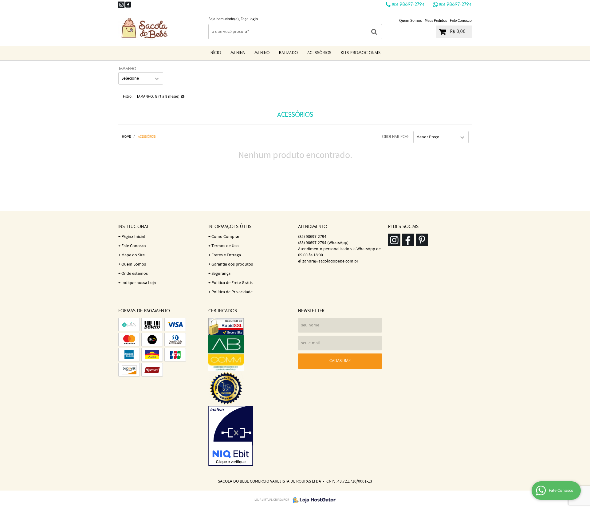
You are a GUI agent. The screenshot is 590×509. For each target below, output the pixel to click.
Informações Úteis (229, 226)
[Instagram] (121, 5)
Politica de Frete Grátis (232, 283)
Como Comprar (225, 236)
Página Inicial (133, 236)
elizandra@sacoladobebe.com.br (328, 261)
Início (215, 53)
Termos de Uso (225, 246)
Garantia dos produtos (232, 264)
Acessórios (319, 53)
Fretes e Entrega (226, 255)
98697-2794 (408, 4)
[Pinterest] (422, 240)
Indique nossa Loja (138, 283)
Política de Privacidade (232, 292)
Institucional (133, 226)
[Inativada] (250, 436)
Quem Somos (410, 20)
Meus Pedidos (436, 20)
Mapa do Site (133, 255)
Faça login (249, 19)
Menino (262, 53)
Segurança (220, 273)
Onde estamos (134, 273)
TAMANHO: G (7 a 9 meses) (157, 96)
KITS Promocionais (361, 53)
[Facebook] (128, 5)
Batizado (288, 53)
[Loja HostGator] (312, 500)
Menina (237, 53)
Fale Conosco (461, 20)
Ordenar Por (395, 137)
